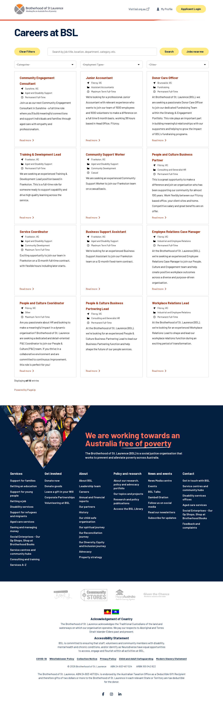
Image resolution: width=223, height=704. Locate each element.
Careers (84, 491)
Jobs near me (195, 51)
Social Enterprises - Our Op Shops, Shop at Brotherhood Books (25, 540)
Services (16, 473)
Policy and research (127, 473)
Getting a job (18, 501)
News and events (160, 473)
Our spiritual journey (92, 527)
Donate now (52, 480)
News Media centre (160, 480)
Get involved (53, 473)
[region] (111, 228)
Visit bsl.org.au (137, 9)
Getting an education (23, 486)
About (83, 473)
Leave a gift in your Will (59, 491)
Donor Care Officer (165, 78)
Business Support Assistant (106, 232)
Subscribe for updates (162, 517)
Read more (26, 140)
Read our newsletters (161, 512)
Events (152, 486)
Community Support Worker (105, 154)
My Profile (166, 9)
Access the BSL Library (128, 508)
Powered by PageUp (25, 389)
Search (169, 51)
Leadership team (90, 486)
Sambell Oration (158, 497)
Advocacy (85, 551)
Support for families (23, 480)
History (83, 512)
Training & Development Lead (40, 154)
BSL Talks (154, 491)
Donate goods (53, 486)
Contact (188, 473)
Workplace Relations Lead (170, 303)
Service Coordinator (34, 232)
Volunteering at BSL (57, 502)
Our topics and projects (128, 493)
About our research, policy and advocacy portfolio (126, 484)
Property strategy (90, 557)
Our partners (87, 506)
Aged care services (22, 521)
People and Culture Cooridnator (42, 303)
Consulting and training (25, 559)
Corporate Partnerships (60, 497)
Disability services (21, 506)
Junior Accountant (99, 78)
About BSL (85, 480)
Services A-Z (18, 564)
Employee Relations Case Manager (176, 232)
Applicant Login (191, 8)
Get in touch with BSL (196, 480)
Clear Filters (27, 51)
